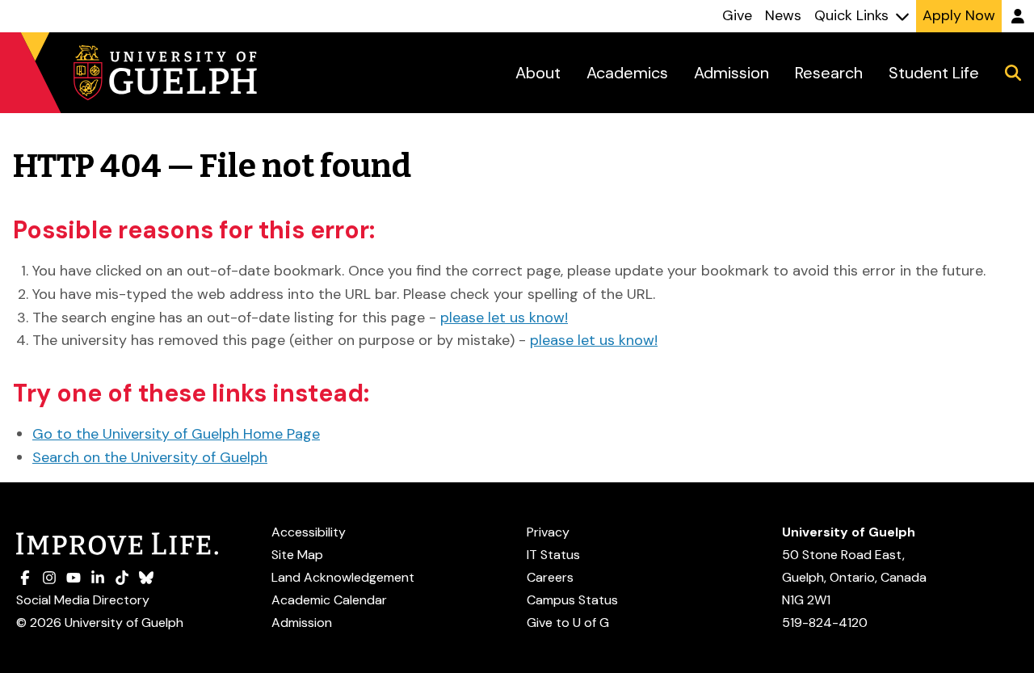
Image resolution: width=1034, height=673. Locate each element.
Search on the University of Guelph (149, 457)
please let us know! (504, 317)
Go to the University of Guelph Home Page (176, 434)
